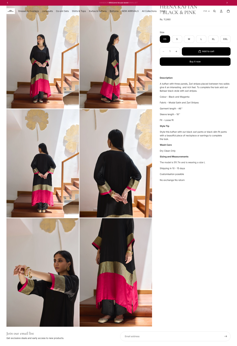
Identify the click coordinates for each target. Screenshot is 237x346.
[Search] (214, 11)
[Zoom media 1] (42, 54)
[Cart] (228, 11)
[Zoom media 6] (115, 272)
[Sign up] (225, 336)
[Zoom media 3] (42, 163)
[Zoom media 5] (42, 272)
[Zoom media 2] (115, 54)
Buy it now (195, 61)
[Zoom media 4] (115, 163)
